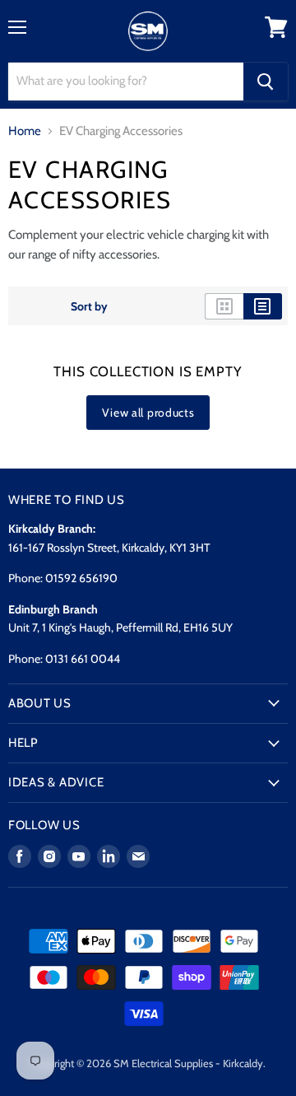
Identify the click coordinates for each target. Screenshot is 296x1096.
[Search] (265, 81)
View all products (148, 412)
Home (24, 131)
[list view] (262, 306)
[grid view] (224, 306)
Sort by (89, 306)
